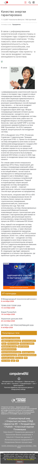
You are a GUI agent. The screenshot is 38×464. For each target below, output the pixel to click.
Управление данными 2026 (11, 318)
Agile (13, 361)
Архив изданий (18, 385)
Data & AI (10, 437)
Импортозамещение (9, 355)
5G (17, 361)
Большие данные (8, 358)
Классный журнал (24, 426)
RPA (25, 358)
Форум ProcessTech (8, 312)
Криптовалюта (23, 346)
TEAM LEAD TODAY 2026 (11, 305)
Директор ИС (11, 424)
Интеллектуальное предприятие (18, 440)
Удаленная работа (28, 341)
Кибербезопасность (9, 349)
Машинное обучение (9, 346)
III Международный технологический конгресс (19, 299)
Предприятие (16, 24)
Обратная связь (29, 381)
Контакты (15, 383)
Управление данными (24, 432)
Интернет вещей (28, 352)
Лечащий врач (27, 424)
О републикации (25, 383)
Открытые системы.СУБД (19, 421)
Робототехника (13, 343)
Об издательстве (7, 381)
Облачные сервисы (27, 343)
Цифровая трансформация (11, 341)
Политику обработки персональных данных (20, 459)
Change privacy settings (18, 389)
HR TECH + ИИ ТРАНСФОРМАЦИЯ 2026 (17, 325)
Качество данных (23, 437)
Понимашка (20, 429)
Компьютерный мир (19, 418)
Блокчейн (19, 358)
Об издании (19, 381)
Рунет (4, 343)
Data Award (6, 361)
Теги (34, 383)
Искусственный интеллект (11, 352)
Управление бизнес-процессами (18, 442)
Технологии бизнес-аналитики (18, 435)
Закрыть (19, 462)
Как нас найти (6, 383)
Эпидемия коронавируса (10, 338)
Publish (9, 426)
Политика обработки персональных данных (18, 387)
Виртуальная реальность (27, 355)
